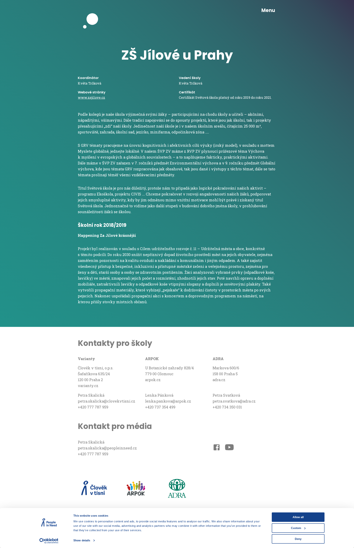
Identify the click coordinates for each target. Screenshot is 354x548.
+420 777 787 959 (93, 407)
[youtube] (229, 448)
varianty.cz (88, 385)
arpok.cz (153, 379)
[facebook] (217, 448)
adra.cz (219, 379)
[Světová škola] (92, 10)
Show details (81, 540)
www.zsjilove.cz (91, 97)
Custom (296, 528)
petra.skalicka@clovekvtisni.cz (106, 401)
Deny (298, 538)
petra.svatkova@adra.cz (234, 401)
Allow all (298, 517)
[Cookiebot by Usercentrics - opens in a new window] (49, 541)
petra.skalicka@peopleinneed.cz (107, 448)
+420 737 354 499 (160, 407)
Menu (268, 10)
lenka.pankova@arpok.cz (168, 401)
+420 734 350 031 (227, 407)
